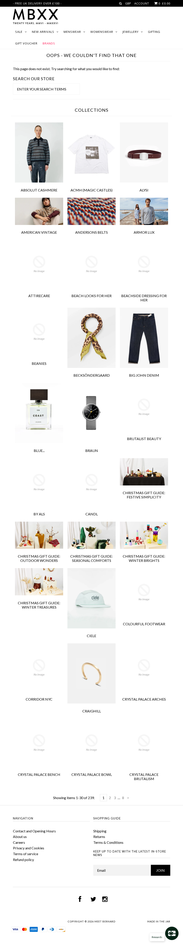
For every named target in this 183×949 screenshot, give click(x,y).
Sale (19, 32)
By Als (39, 514)
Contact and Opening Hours (34, 831)
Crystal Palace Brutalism (143, 776)
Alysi (143, 190)
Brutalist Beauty (144, 439)
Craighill (91, 711)
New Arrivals (43, 32)
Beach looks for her (91, 296)
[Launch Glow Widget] (172, 933)
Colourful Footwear (144, 624)
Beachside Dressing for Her (144, 298)
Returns (99, 836)
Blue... (39, 450)
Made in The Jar (158, 921)
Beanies (39, 363)
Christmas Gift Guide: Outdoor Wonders (39, 558)
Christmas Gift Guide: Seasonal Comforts (91, 558)
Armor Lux (144, 232)
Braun (91, 450)
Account (141, 3)
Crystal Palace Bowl (91, 774)
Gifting (154, 32)
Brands (49, 43)
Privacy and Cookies (28, 848)
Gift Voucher (26, 43)
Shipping (99, 831)
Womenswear (101, 32)
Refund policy (23, 859)
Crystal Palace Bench (39, 774)
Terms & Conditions (108, 842)
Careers (19, 842)
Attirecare (39, 296)
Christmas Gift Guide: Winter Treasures (39, 605)
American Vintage (39, 232)
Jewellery (131, 32)
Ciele (91, 636)
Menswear (72, 32)
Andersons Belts (91, 232)
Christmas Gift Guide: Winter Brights (144, 558)
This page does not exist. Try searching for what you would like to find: (66, 69)
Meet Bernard (104, 921)
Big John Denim (144, 375)
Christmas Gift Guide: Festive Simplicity (144, 495)
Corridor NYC (39, 699)
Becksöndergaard (91, 375)
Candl (91, 514)
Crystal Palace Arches (144, 699)
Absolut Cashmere (39, 190)
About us (20, 836)
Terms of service (25, 854)
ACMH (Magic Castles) (91, 190)
